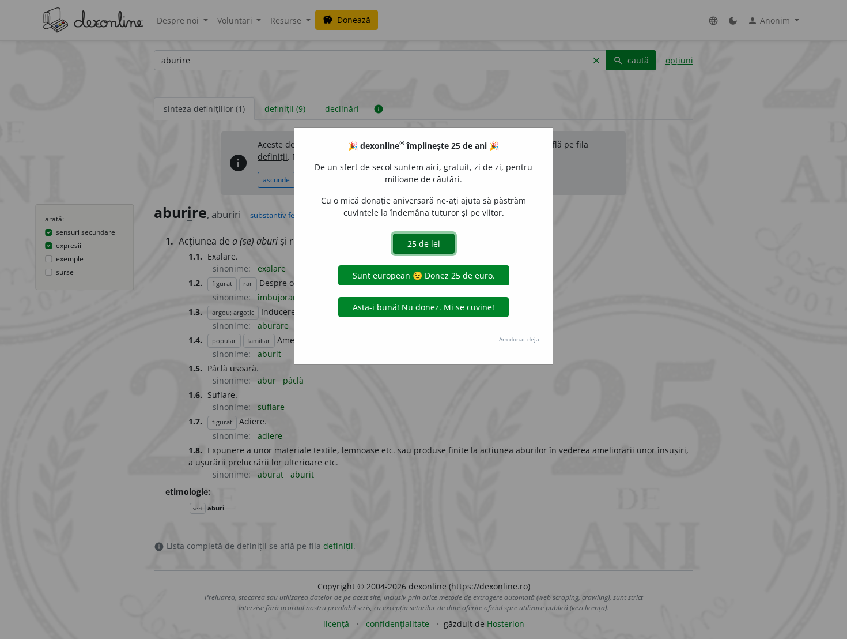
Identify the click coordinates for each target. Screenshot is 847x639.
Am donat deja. (520, 339)
